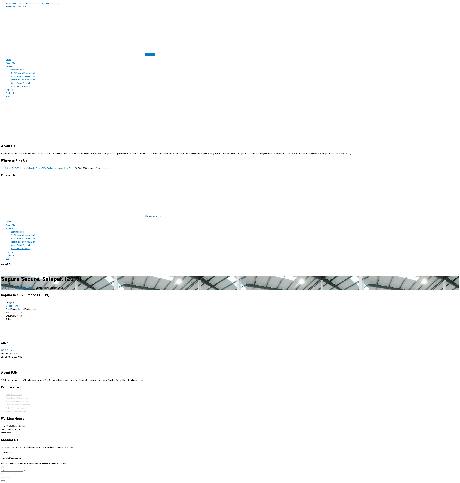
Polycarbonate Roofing (20, 86)
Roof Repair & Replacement (23, 73)
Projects (9, 90)
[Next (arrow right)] (4, 480)
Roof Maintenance (18, 70)
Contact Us (150, 54)
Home (8, 60)
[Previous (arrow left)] (2, 480)
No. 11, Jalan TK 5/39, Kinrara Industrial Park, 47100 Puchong (32, 3)
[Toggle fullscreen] (7, 477)
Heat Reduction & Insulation (23, 80)
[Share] (4, 477)
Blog (8, 97)
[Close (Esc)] (2, 477)
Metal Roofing (12, 306)
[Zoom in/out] (9, 477)
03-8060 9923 (7, 267)
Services (9, 66)
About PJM (10, 63)
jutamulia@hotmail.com (16, 7)
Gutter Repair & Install (20, 83)
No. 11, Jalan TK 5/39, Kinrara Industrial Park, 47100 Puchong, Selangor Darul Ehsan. (38, 168)
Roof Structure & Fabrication (23, 76)
